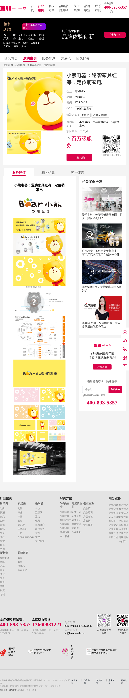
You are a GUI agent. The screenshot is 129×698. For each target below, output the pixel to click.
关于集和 (74, 681)
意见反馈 (112, 681)
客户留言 (99, 681)
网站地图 (124, 681)
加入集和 (87, 681)
